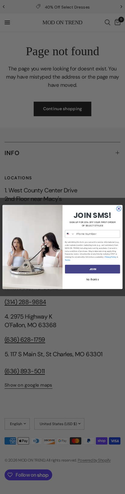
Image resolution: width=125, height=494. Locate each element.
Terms (67, 260)
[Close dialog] (119, 208)
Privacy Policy (111, 257)
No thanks (92, 279)
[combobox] (70, 234)
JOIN (92, 269)
